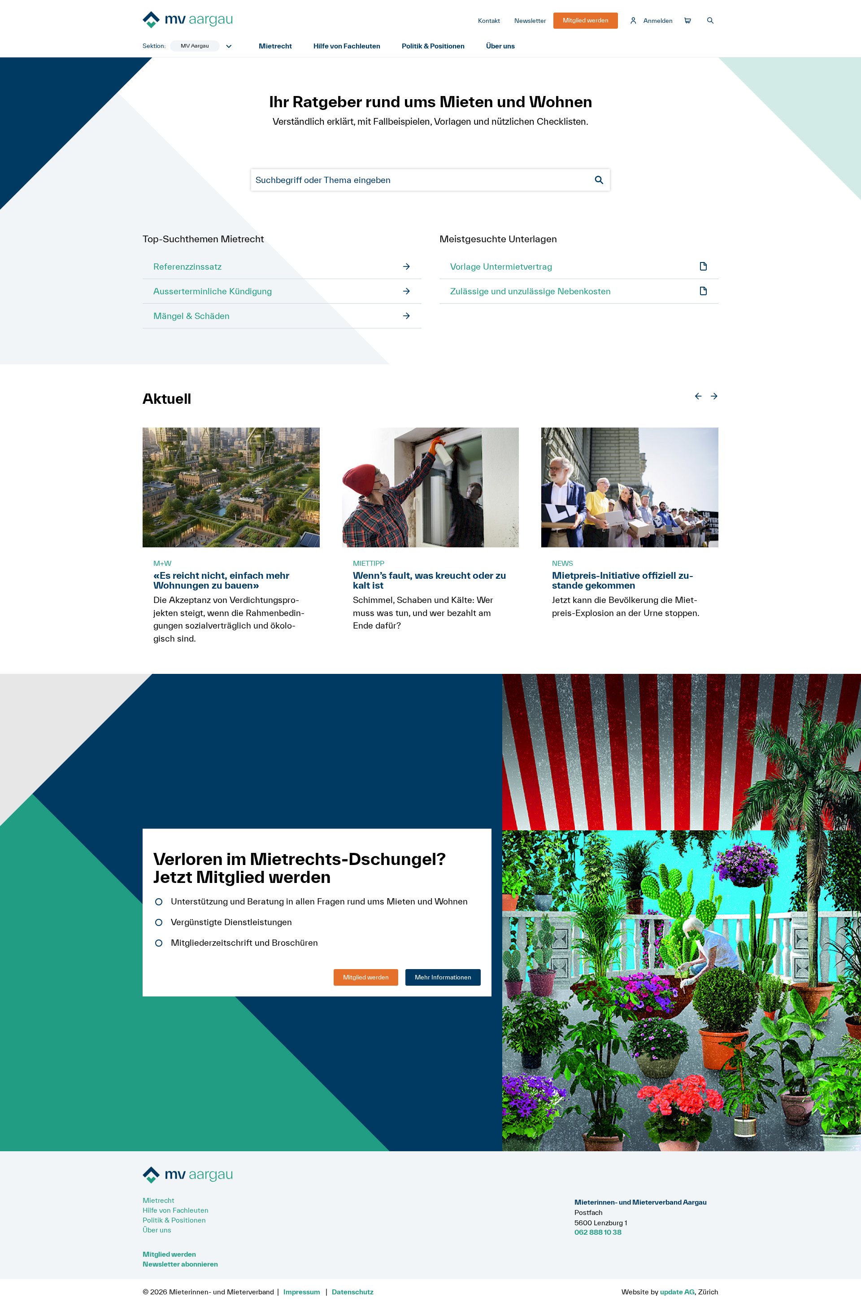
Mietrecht (275, 46)
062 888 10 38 (598, 1232)
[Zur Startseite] (210, 21)
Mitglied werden (366, 977)
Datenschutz (353, 1292)
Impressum (301, 1292)
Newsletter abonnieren (180, 1264)
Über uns (500, 46)
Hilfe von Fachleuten (346, 46)
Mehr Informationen (443, 977)
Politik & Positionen (433, 46)
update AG (677, 1292)
